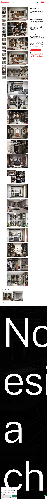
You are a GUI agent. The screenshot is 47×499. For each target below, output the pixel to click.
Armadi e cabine (35, 52)
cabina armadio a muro (39, 54)
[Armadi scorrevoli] (7, 296)
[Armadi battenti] (18, 296)
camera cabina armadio (39, 55)
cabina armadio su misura (33, 55)
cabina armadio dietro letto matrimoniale (36, 54)
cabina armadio (34, 54)
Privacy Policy (9, 497)
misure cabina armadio (37, 56)
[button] (35, 50)
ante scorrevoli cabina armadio (35, 53)
